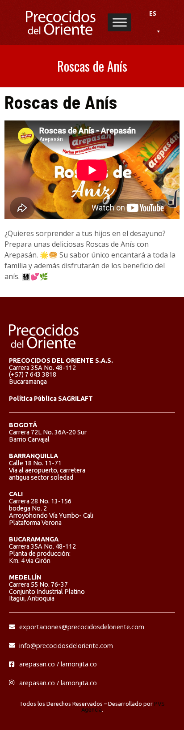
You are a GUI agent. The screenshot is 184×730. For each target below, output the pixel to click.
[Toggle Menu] (120, 22)
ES (152, 13)
